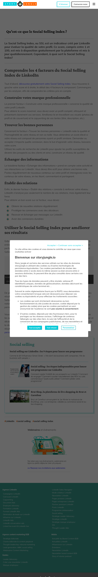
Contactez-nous (80, 4)
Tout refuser (52, 328)
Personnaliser (68, 328)
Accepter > (52, 245)
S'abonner (63, 4)
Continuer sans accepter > (70, 245)
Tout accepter (34, 328)
